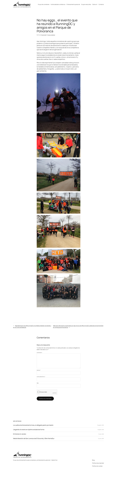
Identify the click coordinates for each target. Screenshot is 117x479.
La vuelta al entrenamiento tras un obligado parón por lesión (33, 425)
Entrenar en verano (19, 434)
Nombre (39, 370)
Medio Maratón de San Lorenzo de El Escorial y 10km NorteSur (33, 438)
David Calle (43, 35)
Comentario (39, 352)
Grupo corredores (51, 35)
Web (38, 383)
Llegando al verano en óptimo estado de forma (28, 429)
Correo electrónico (41, 376)
